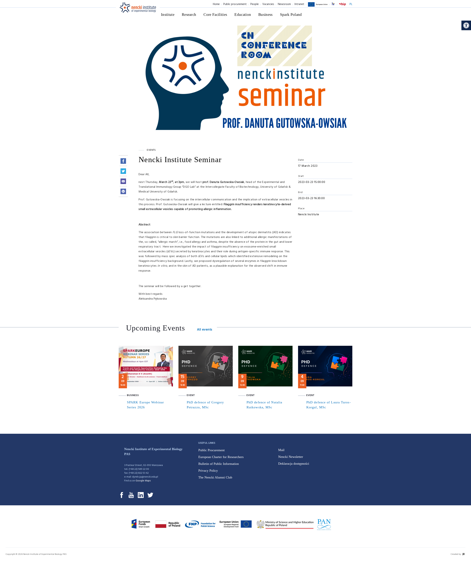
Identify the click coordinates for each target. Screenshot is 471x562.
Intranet (299, 4)
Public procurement (235, 4)
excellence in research (335, 4)
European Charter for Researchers (221, 457)
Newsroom (284, 4)
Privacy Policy (208, 470)
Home (216, 4)
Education (242, 14)
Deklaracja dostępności (293, 463)
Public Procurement (211, 450)
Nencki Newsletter (290, 457)
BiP (342, 6)
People (254, 4)
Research (189, 14)
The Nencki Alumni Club (215, 477)
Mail (281, 450)
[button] (466, 25)
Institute (167, 14)
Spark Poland (291, 14)
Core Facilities (215, 14)
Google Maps (143, 481)
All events (204, 329)
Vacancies (268, 4)
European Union (317, 6)
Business (265, 14)
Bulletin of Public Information (218, 464)
